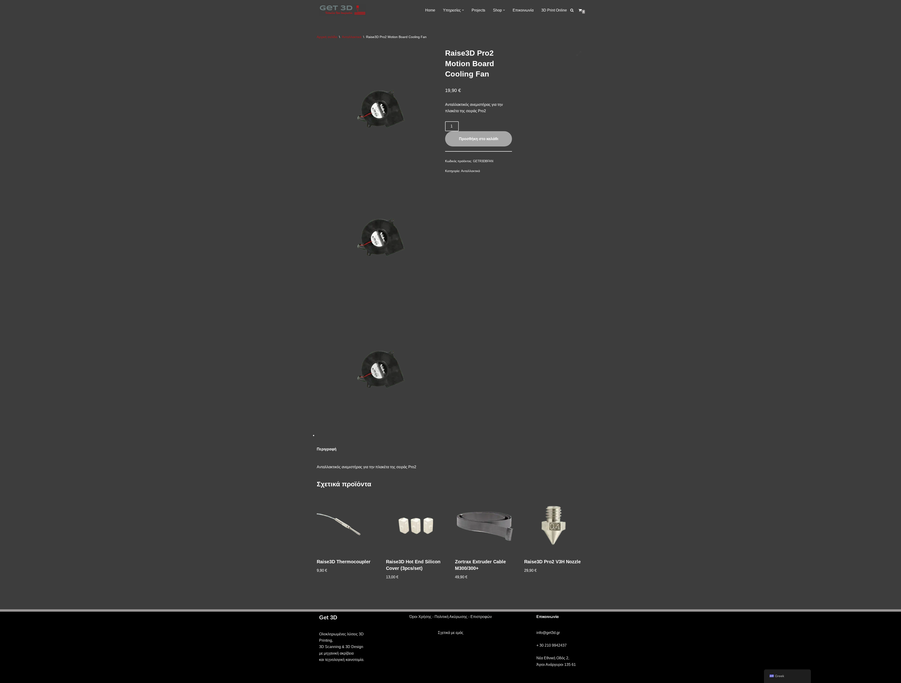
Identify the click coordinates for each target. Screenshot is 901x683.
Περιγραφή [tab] (326, 449)
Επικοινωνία (523, 10)
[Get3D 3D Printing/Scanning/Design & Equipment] (342, 10)
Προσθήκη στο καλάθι (478, 139)
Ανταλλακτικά (351, 37)
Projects (478, 10)
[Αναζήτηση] (572, 10)
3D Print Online (554, 10)
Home (430, 10)
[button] (463, 10)
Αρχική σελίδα (327, 37)
